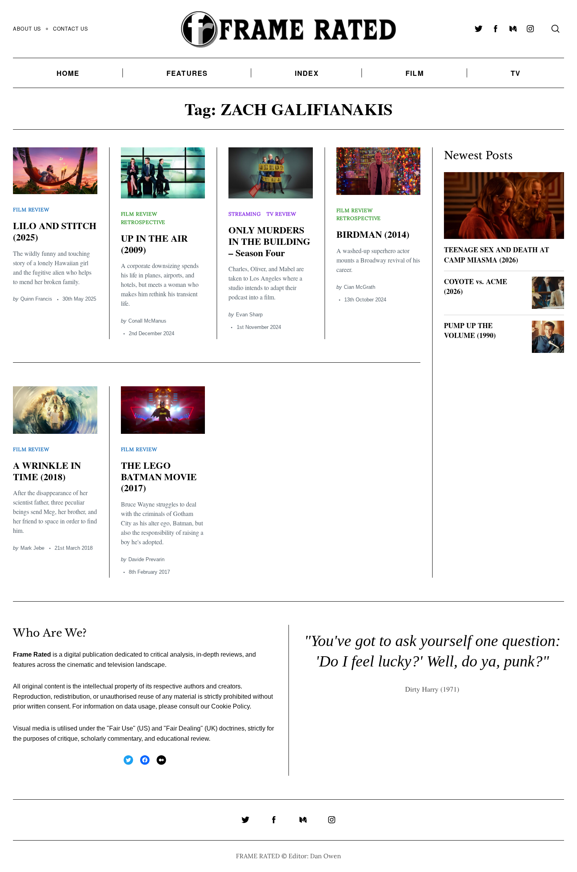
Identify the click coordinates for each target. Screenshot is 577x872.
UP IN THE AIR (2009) (154, 243)
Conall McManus (147, 321)
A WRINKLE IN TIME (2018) (47, 470)
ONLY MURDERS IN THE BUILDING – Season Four (269, 241)
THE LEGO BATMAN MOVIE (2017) (159, 476)
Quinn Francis (36, 299)
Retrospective (143, 222)
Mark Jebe (32, 548)
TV (515, 73)
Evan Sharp (249, 315)
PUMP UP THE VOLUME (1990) (470, 330)
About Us (27, 28)
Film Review (31, 209)
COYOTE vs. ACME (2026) (475, 286)
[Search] (555, 28)
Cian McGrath (359, 287)
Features (187, 73)
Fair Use (121, 728)
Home (68, 73)
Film (414, 73)
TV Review (281, 214)
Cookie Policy (230, 706)
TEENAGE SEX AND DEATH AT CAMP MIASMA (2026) (496, 254)
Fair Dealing (183, 728)
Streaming (244, 214)
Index (307, 73)
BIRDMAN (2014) (372, 234)
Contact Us (70, 28)
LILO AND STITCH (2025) (55, 231)
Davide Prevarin (146, 559)
